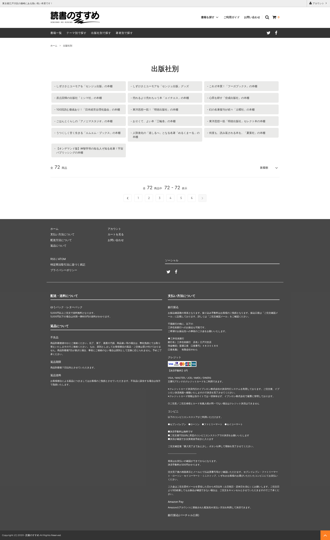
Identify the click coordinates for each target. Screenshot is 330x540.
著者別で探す (124, 32)
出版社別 (67, 45)
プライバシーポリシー (63, 270)
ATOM (62, 259)
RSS (53, 259)
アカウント (318, 3)
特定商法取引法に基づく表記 (67, 264)
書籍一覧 (56, 32)
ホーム (53, 45)
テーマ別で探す (76, 32)
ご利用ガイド (232, 17)
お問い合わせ (252, 17)
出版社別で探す (101, 32)
